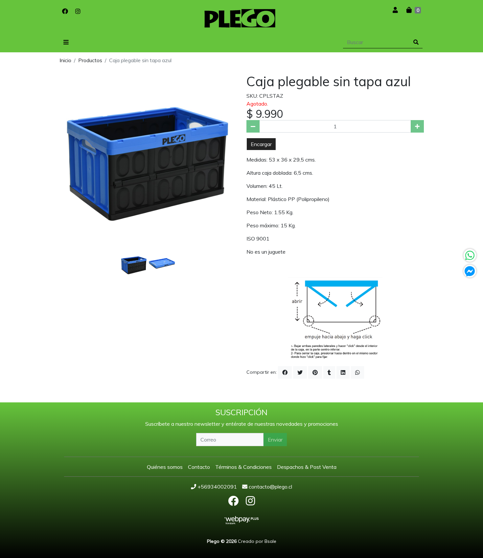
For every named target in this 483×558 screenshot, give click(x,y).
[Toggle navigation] (66, 42)
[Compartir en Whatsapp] (357, 372)
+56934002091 (216, 486)
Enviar (275, 439)
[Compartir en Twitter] (300, 372)
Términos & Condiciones (243, 467)
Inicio (65, 60)
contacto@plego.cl (269, 486)
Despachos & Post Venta (306, 467)
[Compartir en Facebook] (285, 372)
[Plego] (241, 20)
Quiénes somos (165, 467)
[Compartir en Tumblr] (329, 372)
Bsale (270, 541)
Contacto (199, 467)
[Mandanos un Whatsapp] (469, 255)
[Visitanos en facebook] (65, 11)
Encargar (261, 144)
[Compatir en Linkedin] (343, 372)
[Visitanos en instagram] (77, 11)
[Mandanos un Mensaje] (469, 271)
